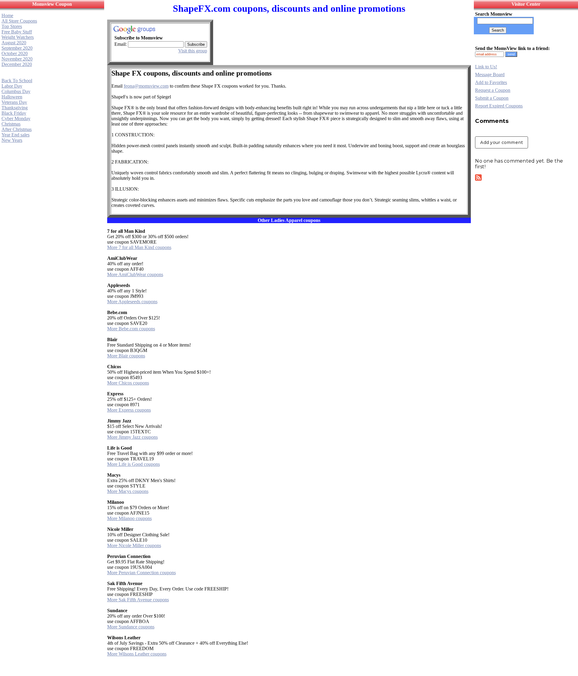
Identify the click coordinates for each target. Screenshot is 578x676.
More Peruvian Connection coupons (141, 572)
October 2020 (15, 53)
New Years (12, 140)
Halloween (12, 96)
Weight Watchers (18, 37)
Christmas (11, 123)
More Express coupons (129, 410)
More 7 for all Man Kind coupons (139, 247)
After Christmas (17, 129)
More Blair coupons (126, 355)
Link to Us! (486, 66)
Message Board (490, 74)
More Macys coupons (127, 491)
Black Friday (14, 113)
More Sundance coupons (130, 626)
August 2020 (14, 42)
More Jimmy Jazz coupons (132, 437)
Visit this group (192, 50)
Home (7, 15)
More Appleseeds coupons (132, 301)
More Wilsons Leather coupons (136, 653)
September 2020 (17, 48)
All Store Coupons (19, 20)
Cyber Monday (16, 118)
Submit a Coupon (491, 98)
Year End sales (16, 134)
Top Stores (12, 26)
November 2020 (17, 58)
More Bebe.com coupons (131, 328)
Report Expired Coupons (499, 105)
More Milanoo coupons (129, 518)
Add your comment (501, 142)
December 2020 (17, 64)
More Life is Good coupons (133, 464)
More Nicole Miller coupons (134, 545)
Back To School (17, 80)
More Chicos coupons (128, 382)
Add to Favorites (491, 82)
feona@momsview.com (146, 86)
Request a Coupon (492, 90)
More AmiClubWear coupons (135, 274)
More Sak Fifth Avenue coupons (138, 599)
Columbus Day (16, 91)
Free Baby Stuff (17, 31)
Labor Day (12, 86)
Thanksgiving (15, 107)
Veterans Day (14, 102)
